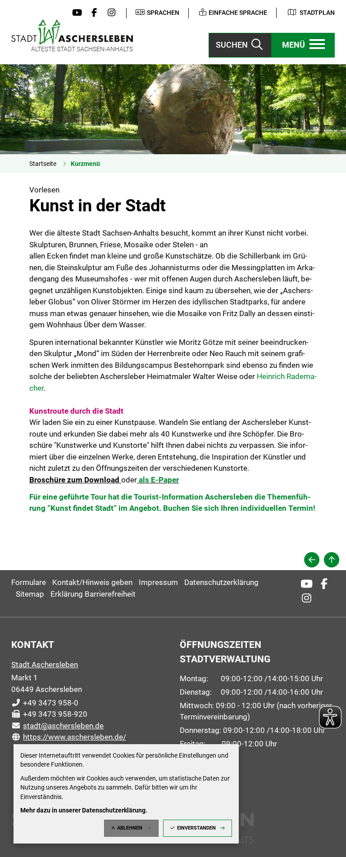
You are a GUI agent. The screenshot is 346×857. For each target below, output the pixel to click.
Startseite (42, 163)
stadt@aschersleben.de (57, 725)
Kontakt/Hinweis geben (92, 582)
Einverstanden (196, 828)
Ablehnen (129, 828)
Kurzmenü (85, 163)
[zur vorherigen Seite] (311, 559)
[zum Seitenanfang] (331, 559)
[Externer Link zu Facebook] (92, 13)
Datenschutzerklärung (221, 582)
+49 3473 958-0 (44, 702)
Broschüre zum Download (74, 479)
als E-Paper (159, 479)
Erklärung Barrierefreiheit (93, 593)
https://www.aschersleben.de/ (68, 736)
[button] (303, 45)
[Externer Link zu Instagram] (109, 13)
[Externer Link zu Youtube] (74, 13)
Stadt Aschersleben (44, 664)
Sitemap (30, 593)
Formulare (28, 582)
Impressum (158, 582)
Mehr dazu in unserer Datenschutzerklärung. (83, 810)
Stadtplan (317, 12)
